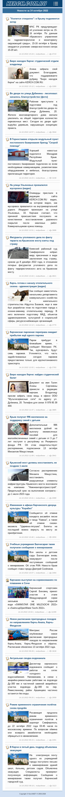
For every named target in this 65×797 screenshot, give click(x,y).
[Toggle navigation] (56, 3)
